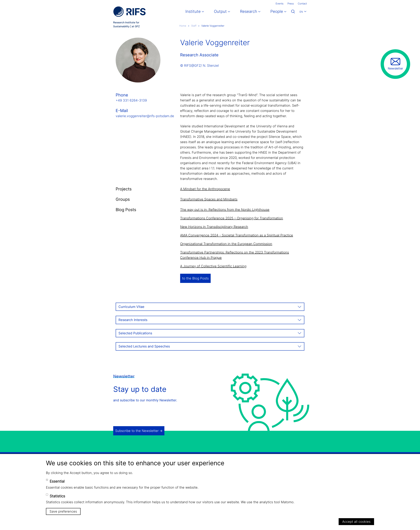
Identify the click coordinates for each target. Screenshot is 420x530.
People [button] (276, 11)
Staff (193, 25)
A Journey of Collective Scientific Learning (213, 266)
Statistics (57, 496)
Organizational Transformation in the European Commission (226, 244)
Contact (302, 3)
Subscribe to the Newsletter (137, 431)
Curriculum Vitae (131, 307)
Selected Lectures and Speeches (144, 346)
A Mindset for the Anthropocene (205, 189)
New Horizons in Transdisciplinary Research (214, 227)
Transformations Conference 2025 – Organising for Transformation (231, 218)
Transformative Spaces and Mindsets (208, 199)
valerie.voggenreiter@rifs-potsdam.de (145, 116)
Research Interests (132, 320)
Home (182, 25)
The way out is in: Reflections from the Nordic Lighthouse (224, 210)
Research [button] (248, 11)
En (301, 11)
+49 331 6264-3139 (131, 100)
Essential (57, 481)
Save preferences (63, 511)
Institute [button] (193, 11)
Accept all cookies (356, 522)
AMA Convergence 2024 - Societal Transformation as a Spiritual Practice (236, 235)
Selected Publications (135, 333)
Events (280, 3)
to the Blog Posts (195, 278)
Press (290, 3)
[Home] (129, 11)
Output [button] (220, 11)
